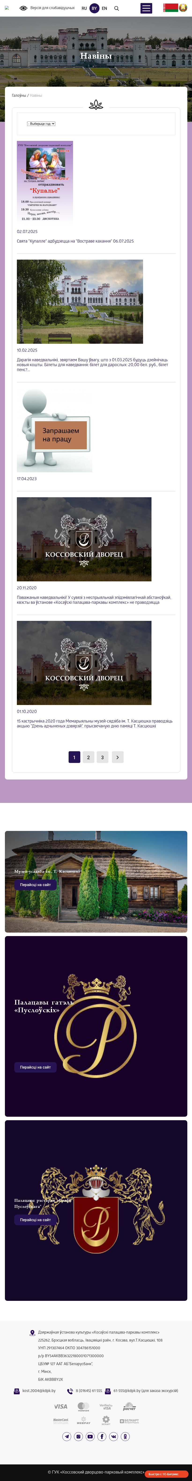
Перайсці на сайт (35, 885)
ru (84, 8)
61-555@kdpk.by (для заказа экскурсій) (146, 1391)
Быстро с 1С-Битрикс (164, 1474)
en (104, 8)
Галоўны (19, 96)
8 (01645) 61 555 (89, 1391)
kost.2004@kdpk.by (38, 1391)
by (94, 8)
